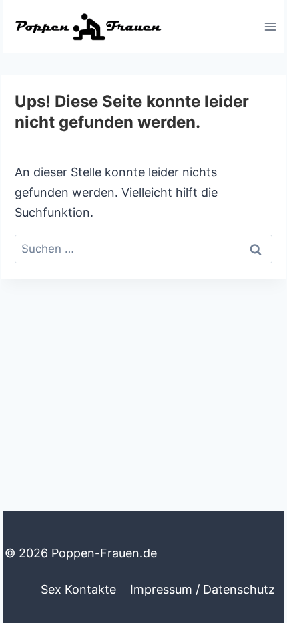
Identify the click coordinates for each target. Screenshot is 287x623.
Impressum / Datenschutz (202, 589)
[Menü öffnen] (270, 26)
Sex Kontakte (78, 589)
